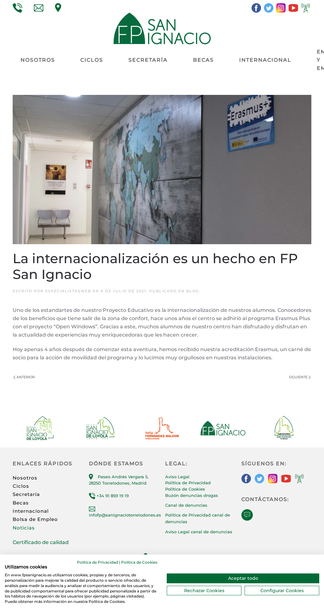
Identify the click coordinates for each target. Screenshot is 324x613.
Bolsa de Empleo (35, 519)
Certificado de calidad (41, 542)
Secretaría (26, 494)
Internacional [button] (265, 60)
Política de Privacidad (188, 482)
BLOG (192, 291)
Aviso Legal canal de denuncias (198, 531)
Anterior (25, 377)
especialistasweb (68, 291)
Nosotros (25, 478)
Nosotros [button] (38, 60)
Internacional (31, 511)
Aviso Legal (177, 476)
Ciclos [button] (91, 60)
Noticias (24, 528)
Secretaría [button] (148, 60)
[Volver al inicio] (162, 28)
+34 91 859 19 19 (112, 495)
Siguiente (298, 377)
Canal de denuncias (186, 505)
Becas (203, 60)
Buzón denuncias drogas (191, 495)
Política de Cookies (185, 489)
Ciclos (21, 486)
